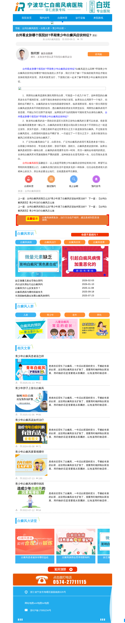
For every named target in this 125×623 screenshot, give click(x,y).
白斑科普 (62, 17)
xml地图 (38, 603)
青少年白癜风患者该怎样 (29, 356)
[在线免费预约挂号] (95, 183)
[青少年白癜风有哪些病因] (31, 496)
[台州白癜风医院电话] (62, 580)
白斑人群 (45, 28)
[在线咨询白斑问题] (29, 183)
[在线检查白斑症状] (73, 183)
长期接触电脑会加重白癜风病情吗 (32, 295)
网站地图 (29, 603)
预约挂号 (44, 17)
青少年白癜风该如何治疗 (29, 420)
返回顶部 (60, 569)
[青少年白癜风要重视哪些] (31, 465)
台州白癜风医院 (30, 28)
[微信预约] (51, 183)
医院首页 (27, 17)
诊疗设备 (80, 17)
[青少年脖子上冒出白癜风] (31, 401)
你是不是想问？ (89, 234)
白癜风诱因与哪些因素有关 (29, 292)
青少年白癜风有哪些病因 (29, 483)
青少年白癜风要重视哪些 (29, 451)
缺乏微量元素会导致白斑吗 (29, 280)
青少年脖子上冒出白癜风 (29, 388)
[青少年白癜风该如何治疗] (31, 433)
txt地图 (45, 603)
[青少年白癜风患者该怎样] (31, 369)
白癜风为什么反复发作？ (27, 288)
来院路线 (98, 17)
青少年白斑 (58, 28)
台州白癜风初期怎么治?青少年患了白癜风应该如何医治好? (57, 198)
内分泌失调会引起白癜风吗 (29, 284)
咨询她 (98, 54)
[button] (62, 21)
